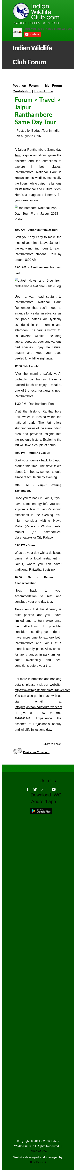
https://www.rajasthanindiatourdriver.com (42, 690)
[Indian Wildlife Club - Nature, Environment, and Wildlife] (30, 14)
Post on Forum (26, 85)
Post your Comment (36, 752)
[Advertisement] (38, 949)
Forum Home (43, 91)
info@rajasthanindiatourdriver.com (38, 707)
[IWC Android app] (44, 809)
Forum (24, 100)
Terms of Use (38, 1150)
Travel (47, 100)
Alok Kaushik (38, 1162)
